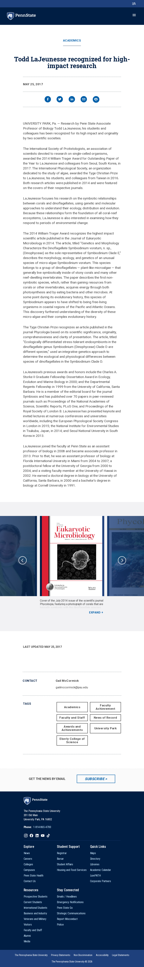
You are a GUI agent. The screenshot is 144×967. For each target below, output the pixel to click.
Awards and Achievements (72, 728)
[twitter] (60, 99)
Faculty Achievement (105, 707)
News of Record (105, 717)
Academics (72, 40)
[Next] (122, 560)
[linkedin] (72, 99)
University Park (105, 728)
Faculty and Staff (72, 717)
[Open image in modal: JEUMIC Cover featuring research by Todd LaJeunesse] (72, 556)
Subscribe (94, 779)
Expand (94, 612)
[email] (84, 99)
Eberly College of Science (72, 740)
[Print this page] (96, 99)
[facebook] (48, 99)
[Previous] (22, 560)
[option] (72, 565)
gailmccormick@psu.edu (72, 687)
